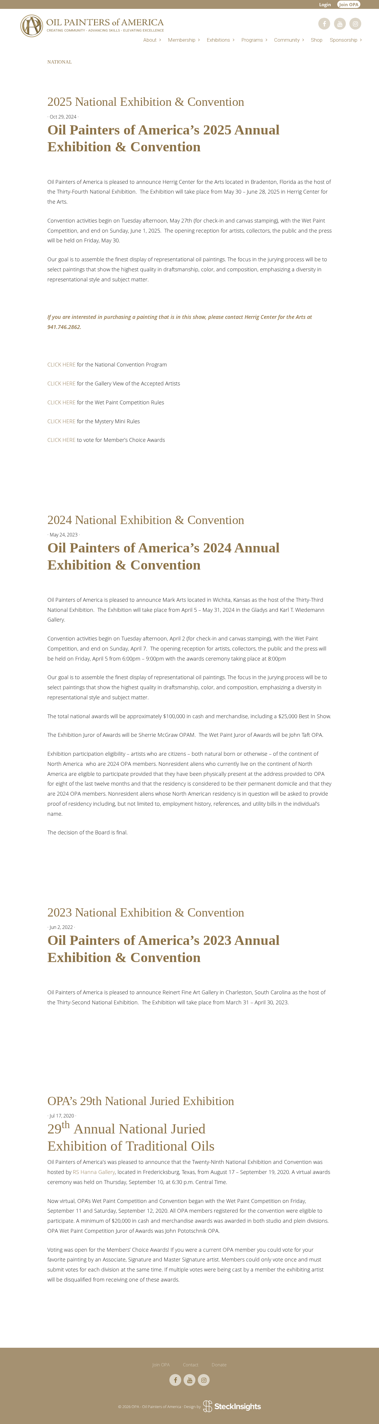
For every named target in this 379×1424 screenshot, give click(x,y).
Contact (190, 1365)
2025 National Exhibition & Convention (145, 101)
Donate (219, 1365)
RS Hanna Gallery (94, 1171)
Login (325, 4)
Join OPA (348, 4)
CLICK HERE (61, 364)
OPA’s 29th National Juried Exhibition (140, 1101)
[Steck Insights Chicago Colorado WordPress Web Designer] (231, 1406)
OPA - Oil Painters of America (92, 25)
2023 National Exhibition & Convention (145, 912)
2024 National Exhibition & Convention (145, 520)
